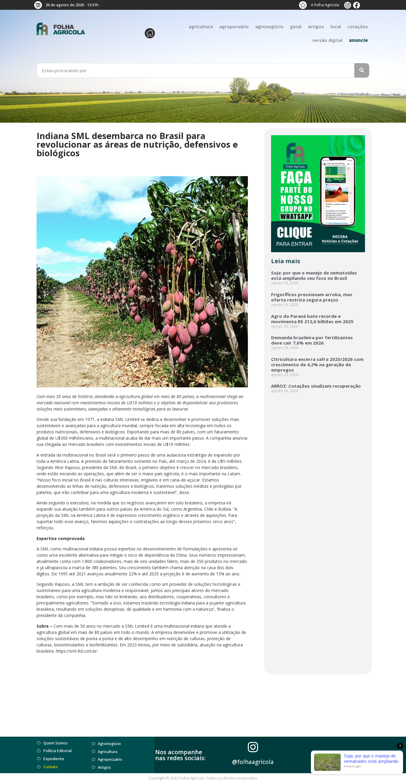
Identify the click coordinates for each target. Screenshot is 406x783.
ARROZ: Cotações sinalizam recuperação (316, 386)
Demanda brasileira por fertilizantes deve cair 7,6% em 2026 (312, 340)
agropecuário (234, 26)
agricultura (201, 26)
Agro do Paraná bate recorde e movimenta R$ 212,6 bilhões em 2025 (312, 318)
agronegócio (269, 26)
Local (336, 26)
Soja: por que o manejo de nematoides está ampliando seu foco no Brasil (314, 275)
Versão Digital (327, 40)
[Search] (361, 70)
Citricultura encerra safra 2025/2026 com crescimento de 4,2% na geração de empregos (317, 364)
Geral (295, 26)
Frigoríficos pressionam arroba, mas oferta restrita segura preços (311, 297)
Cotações (357, 26)
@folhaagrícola (253, 762)
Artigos (316, 26)
